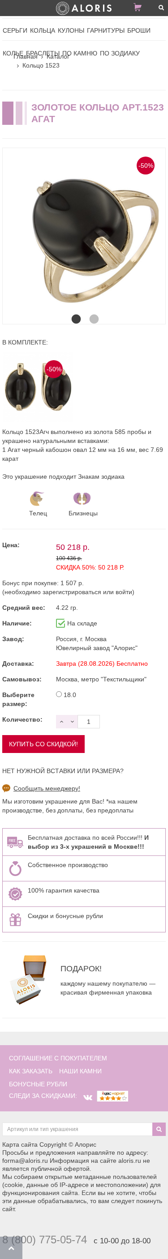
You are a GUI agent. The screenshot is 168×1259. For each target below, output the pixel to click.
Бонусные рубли (38, 1084)
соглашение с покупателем (58, 1058)
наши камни (80, 1071)
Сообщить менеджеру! (46, 788)
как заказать (30, 1071)
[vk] (87, 1097)
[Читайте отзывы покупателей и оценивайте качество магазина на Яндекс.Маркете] (112, 1095)
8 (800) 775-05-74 (44, 1239)
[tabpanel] (84, 229)
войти (124, 591)
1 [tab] (75, 310)
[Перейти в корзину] (141, 9)
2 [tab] (93, 310)
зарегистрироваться (72, 591)
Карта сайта (20, 1144)
